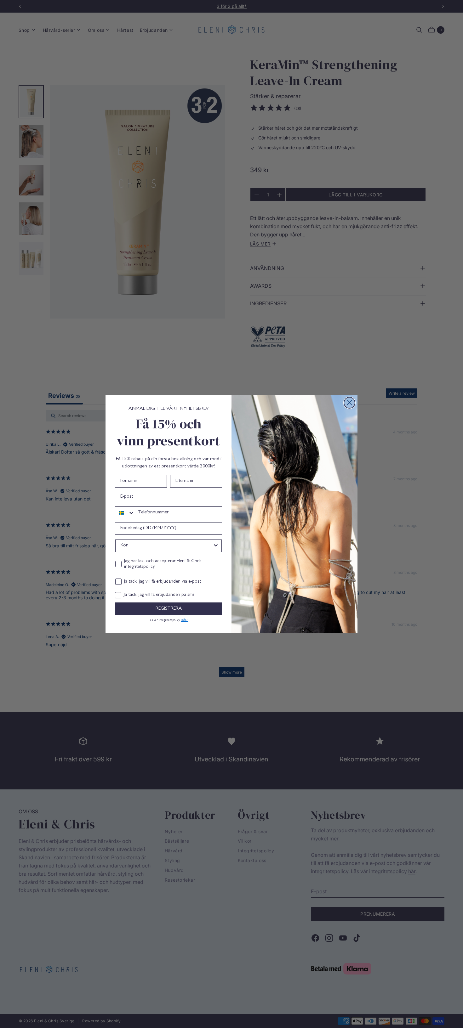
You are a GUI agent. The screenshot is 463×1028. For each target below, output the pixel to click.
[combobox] (125, 513)
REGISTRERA (169, 609)
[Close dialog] (349, 402)
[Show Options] (216, 546)
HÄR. (184, 620)
